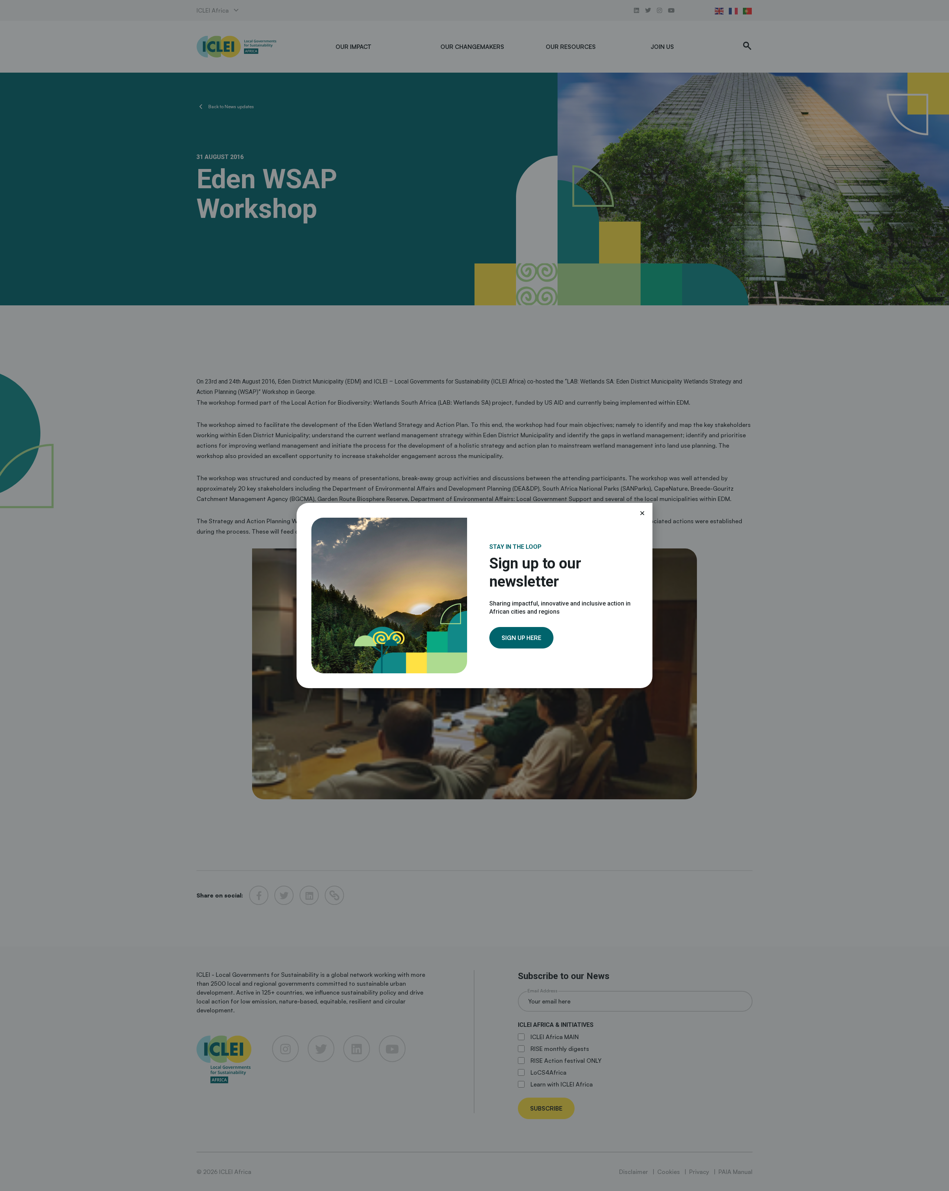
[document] (474, 595)
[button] (642, 513)
